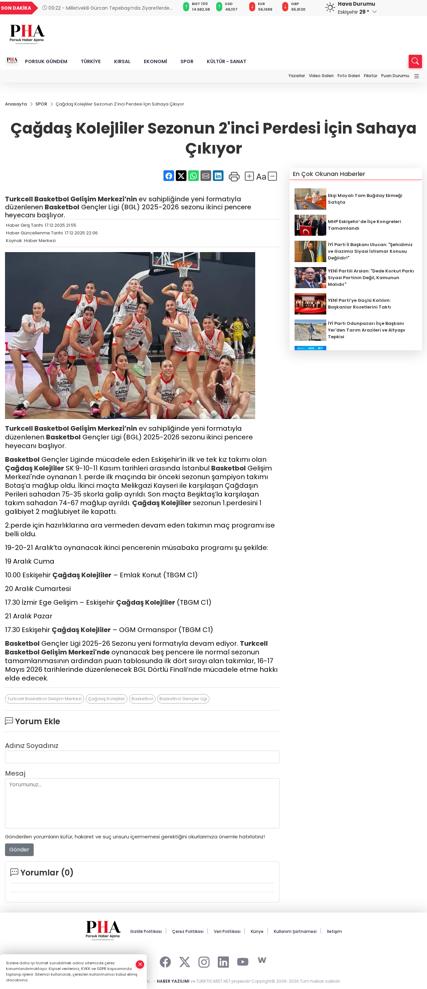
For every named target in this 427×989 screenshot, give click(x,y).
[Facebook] (165, 960)
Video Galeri (321, 75)
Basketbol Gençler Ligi (183, 699)
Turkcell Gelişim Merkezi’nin (71, 199)
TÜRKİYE (91, 61)
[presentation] (165, 8)
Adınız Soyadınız (31, 745)
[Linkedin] (223, 960)
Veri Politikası (227, 931)
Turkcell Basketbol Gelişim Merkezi (44, 699)
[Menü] (416, 76)
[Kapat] (140, 964)
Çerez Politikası (187, 931)
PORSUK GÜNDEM (46, 61)
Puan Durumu (395, 75)
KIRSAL (122, 61)
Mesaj (15, 773)
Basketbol (51, 199)
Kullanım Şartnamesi (295, 931)
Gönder (19, 849)
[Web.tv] (262, 960)
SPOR (186, 61)
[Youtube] (243, 960)
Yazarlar (297, 75)
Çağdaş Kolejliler (34, 468)
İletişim (334, 931)
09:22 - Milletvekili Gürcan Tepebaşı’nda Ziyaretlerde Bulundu (105, 8)
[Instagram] (204, 960)
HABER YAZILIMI (173, 981)
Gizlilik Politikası (146, 931)
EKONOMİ (155, 61)
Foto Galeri (349, 75)
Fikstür (370, 75)
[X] (184, 960)
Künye (257, 931)
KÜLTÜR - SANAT (226, 61)
